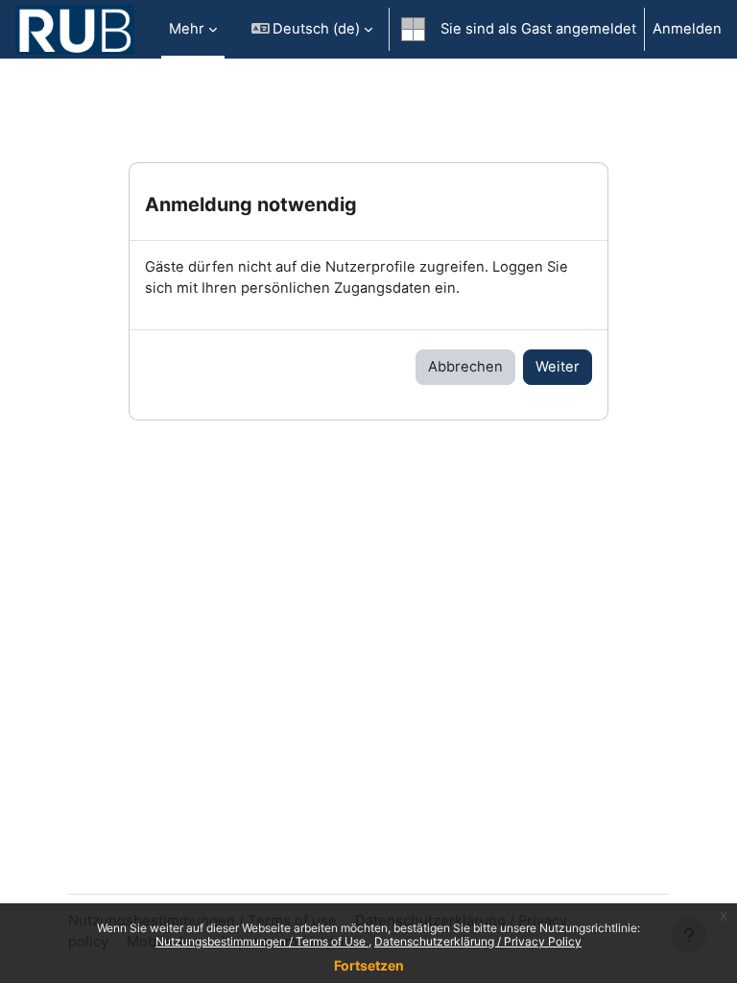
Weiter (557, 366)
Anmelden (687, 28)
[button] (312, 29)
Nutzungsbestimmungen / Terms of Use (261, 941)
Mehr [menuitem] (186, 28)
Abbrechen (465, 366)
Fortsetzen (369, 965)
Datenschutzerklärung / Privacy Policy (478, 941)
